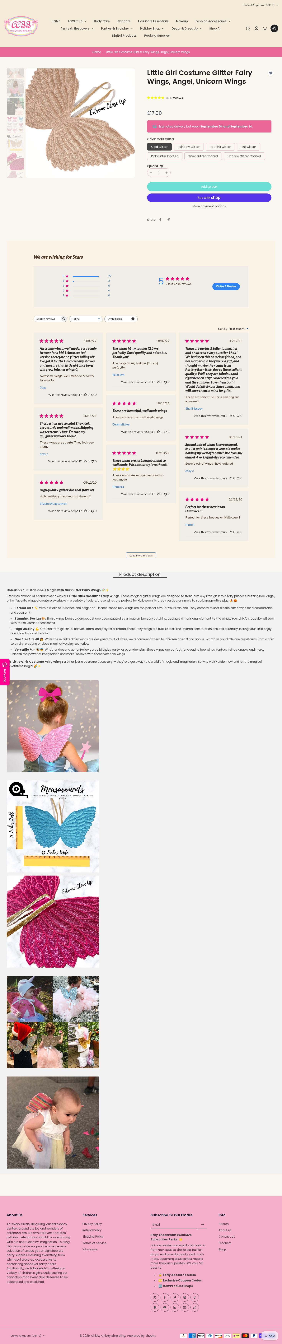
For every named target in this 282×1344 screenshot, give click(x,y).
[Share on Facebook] (160, 220)
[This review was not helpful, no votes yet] (92, 395)
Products (225, 1243)
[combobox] (85, 319)
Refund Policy (92, 1230)
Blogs (222, 1249)
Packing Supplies (157, 36)
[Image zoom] (80, 123)
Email (156, 1225)
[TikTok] (194, 1297)
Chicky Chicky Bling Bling (108, 1336)
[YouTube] (165, 1307)
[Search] (248, 28)
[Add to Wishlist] (271, 73)
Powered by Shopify (141, 1336)
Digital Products (124, 36)
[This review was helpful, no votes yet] (85, 395)
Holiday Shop (150, 28)
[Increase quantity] (166, 172)
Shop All (215, 28)
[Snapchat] (155, 1307)
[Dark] (274, 28)
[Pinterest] (175, 1297)
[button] (209, 186)
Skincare (123, 21)
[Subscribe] (202, 1224)
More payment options (209, 206)
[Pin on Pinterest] (169, 220)
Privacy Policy (92, 1224)
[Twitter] (155, 1297)
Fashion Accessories (211, 21)
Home (96, 52)
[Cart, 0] (265, 28)
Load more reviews (141, 555)
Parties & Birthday (115, 28)
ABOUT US (75, 21)
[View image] (15, 69)
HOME (55, 21)
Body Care (102, 21)
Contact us (227, 1237)
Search (224, 1224)
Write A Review (226, 286)
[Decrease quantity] (151, 172)
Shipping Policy (93, 1237)
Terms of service (94, 1243)
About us (225, 1230)
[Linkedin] (175, 1307)
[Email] (185, 1307)
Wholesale (89, 1249)
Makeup (182, 21)
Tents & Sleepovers (75, 28)
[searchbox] (47, 319)
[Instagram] (185, 1297)
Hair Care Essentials (153, 21)
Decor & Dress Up (185, 28)
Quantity (155, 166)
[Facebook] (165, 1297)
